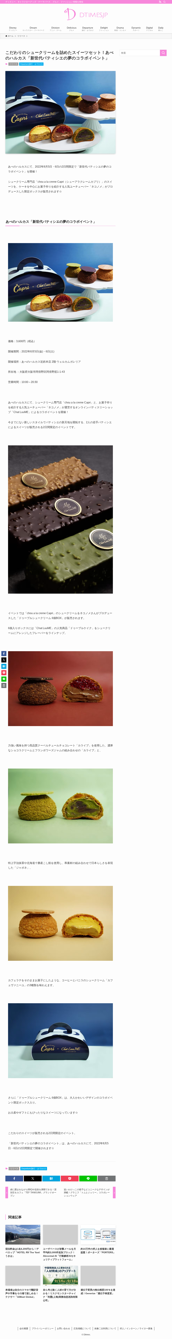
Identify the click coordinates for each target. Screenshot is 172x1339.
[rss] (160, 2)
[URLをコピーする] (107, 1178)
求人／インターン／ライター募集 (136, 1328)
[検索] (164, 2)
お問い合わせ (63, 1328)
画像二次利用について (105, 1328)
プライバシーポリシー (43, 1328)
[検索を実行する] (163, 53)
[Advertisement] (143, 83)
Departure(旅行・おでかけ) (31, 64)
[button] (14, 1178)
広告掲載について (82, 1328)
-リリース (13, 64)
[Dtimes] (86, 14)
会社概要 (23, 1328)
